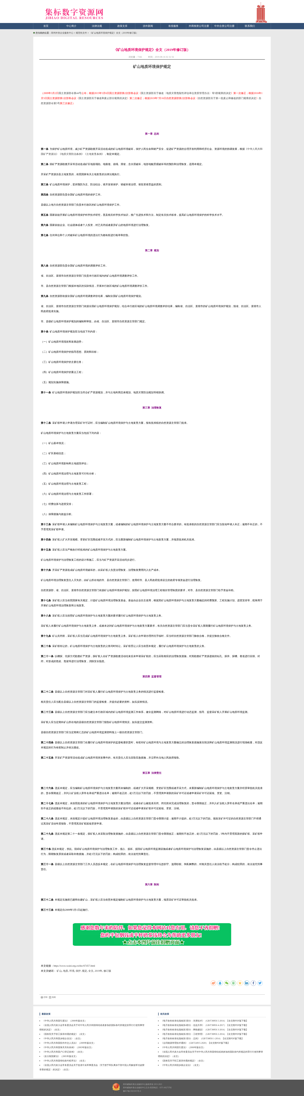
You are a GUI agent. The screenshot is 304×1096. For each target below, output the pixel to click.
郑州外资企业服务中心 (62, 33)
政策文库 (122, 26)
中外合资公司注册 (224, 26)
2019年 (98, 971)
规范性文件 (82, 33)
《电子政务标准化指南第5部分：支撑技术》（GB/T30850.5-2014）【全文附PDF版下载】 (204, 1021)
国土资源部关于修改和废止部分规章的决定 (103, 98)
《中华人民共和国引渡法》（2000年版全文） (64, 1021)
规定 (84, 971)
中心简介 (71, 26)
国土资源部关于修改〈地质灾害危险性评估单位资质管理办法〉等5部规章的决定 (186, 93)
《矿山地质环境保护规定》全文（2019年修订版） (113, 33)
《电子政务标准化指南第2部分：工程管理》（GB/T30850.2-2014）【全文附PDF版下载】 (204, 1034)
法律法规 (97, 26)
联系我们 (250, 26)
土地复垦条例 (94, 154)
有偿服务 (173, 26)
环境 (71, 971)
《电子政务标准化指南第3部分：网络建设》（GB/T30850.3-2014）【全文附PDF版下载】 (204, 1029)
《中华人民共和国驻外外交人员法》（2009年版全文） (69, 1043)
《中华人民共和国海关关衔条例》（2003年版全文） (67, 1047)
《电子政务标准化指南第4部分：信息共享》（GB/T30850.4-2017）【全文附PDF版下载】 (204, 1025)
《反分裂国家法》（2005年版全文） (60, 1056)
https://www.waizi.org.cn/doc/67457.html (74, 965)
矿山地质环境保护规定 (152, 67)
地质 (65, 971)
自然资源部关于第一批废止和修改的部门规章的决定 (227, 98)
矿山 (59, 971)
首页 (45, 26)
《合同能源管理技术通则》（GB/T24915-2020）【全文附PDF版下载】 (195, 1043)
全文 (90, 971)
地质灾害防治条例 (71, 154)
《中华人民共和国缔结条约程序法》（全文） (64, 1061)
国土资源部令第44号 (70, 93)
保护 (78, 971)
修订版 (107, 971)
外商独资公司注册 (199, 26)
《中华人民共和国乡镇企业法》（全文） (62, 1038)
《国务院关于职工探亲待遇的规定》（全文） (64, 1034)
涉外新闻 (148, 26)
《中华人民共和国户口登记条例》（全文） (63, 1052)
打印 (46, 997)
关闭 (54, 997)
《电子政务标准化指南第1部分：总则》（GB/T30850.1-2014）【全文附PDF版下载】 (202, 1038)
